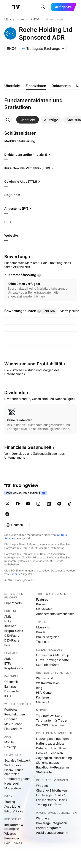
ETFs (7, 621)
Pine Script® (13, 728)
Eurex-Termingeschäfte (52, 660)
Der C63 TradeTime (50, 725)
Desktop (10, 747)
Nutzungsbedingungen (52, 738)
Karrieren (42, 697)
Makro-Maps (13, 724)
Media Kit (42, 702)
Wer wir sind (44, 678)
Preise (40, 604)
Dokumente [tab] (61, 86)
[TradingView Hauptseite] (16, 7)
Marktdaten (44, 609)
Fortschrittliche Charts (51, 800)
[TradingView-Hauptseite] (21, 485)
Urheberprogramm (17, 778)
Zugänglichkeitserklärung (54, 758)
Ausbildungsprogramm (52, 832)
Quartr (13, 574)
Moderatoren (13, 788)
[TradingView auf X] (7, 504)
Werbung (42, 818)
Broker (40, 632)
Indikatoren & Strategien (13, 826)
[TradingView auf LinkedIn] (49, 504)
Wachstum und (33, 363)
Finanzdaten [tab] (36, 86)
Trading (9, 802)
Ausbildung (12, 806)
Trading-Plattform (48, 805)
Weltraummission (48, 683)
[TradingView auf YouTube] (28, 504)
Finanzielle (28, 447)
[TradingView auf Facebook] (18, 504)
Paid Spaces (13, 843)
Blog (39, 688)
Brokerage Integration (51, 823)
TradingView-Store (49, 715)
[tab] (27, 120)
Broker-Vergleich (47, 637)
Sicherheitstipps (47, 762)
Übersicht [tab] (12, 86)
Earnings (10, 686)
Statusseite (44, 772)
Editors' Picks (13, 811)
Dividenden (12, 691)
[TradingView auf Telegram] (59, 504)
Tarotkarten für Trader (51, 720)
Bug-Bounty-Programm (52, 767)
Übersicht (43, 627)
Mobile (9, 742)
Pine (7, 645)
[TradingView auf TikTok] (70, 504)
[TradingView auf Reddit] (7, 514)
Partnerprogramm (48, 828)
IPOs (7, 696)
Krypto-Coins (13, 631)
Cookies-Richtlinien (49, 753)
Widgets (42, 785)
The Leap (42, 641)
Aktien (8, 616)
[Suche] (42, 7)
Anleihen (10, 626)
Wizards (10, 833)
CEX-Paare (11, 635)
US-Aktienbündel (48, 665)
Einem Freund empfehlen (14, 772)
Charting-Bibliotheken (51, 790)
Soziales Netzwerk (17, 760)
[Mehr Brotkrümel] (22, 19)
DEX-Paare (11, 640)
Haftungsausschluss (50, 743)
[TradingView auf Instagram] (38, 504)
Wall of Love (12, 765)
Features (42, 599)
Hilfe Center (44, 692)
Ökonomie (11, 681)
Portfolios (10, 709)
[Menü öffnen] (6, 7)
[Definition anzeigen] (39, 275)
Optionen (10, 719)
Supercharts (13, 603)
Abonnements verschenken (55, 614)
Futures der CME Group (52, 655)
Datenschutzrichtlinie (51, 748)
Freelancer (11, 838)
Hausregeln (12, 783)
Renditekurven (14, 714)
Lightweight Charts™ (50, 795)
